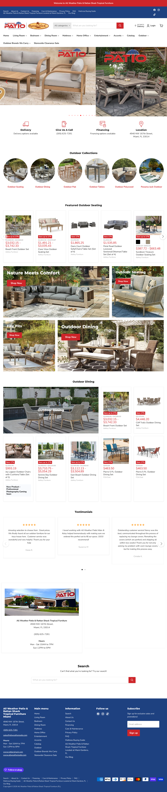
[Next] (163, 228)
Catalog (131, 35)
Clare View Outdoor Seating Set (47, 242)
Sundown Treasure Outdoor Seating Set (145, 245)
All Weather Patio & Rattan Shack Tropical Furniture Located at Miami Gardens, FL (34, 13)
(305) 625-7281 (10, 721)
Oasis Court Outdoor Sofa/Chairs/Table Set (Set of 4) (83, 240)
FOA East (107, 469)
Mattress (67, 35)
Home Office (83, 35)
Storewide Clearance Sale (46, 43)
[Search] (120, 26)
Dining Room (51, 35)
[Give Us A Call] (64, 121)
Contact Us (25, 11)
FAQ (74, 11)
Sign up (133, 724)
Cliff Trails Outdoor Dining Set (148, 416)
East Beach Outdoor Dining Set (83, 468)
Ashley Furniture (11, 243)
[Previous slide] (7, 77)
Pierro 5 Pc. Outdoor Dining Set (113, 465)
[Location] (141, 121)
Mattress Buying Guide (87, 11)
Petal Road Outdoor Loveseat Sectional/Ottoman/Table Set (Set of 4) (115, 242)
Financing (35, 11)
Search (5, 11)
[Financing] (103, 121)
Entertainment (101, 35)
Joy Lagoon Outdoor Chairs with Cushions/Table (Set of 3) (18, 466)
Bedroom (35, 35)
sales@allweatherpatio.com (15, 727)
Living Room (19, 35)
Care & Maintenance (49, 11)
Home (6, 35)
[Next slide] (159, 77)
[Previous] (4, 228)
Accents (118, 35)
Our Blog (71, 13)
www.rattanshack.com (13, 743)
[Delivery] (26, 121)
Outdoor (143, 35)
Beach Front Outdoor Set (17, 240)
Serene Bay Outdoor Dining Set (47, 468)
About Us (14, 11)
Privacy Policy (64, 11)
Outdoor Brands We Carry (16, 43)
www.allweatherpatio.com (14, 747)
